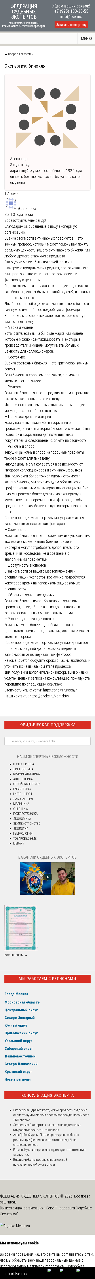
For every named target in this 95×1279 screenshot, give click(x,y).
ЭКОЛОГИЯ (20, 829)
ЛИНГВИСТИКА (23, 769)
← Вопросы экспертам (19, 54)
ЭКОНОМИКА (22, 819)
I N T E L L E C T (22, 794)
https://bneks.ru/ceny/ (60, 690)
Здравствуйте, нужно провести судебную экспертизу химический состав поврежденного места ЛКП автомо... (51, 1115)
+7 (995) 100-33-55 (71, 11)
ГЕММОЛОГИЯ (22, 833)
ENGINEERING (22, 789)
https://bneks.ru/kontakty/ (49, 696)
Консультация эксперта (47, 1095)
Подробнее (75, 1266)
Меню (86, 38)
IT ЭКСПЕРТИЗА (23, 764)
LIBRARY (18, 843)
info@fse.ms (71, 16)
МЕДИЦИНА (21, 804)
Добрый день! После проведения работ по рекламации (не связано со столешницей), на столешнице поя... (46, 1140)
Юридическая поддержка (47, 724)
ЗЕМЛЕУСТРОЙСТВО (26, 824)
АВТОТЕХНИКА (23, 779)
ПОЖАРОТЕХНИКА (25, 814)
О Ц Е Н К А (20, 809)
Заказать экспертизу (71, 25)
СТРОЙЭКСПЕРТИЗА (26, 784)
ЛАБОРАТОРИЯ (23, 799)
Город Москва (16, 994)
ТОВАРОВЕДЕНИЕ (24, 839)
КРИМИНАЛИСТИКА (26, 774)
